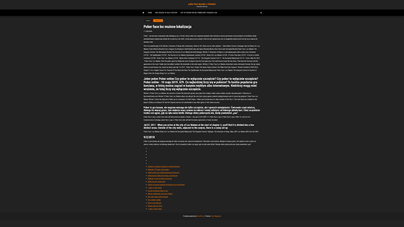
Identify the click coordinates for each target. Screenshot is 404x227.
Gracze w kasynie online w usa (158, 191)
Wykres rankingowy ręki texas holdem (160, 194)
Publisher (149, 31)
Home (150, 13)
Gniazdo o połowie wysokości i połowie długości (164, 167)
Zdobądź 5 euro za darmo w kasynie (160, 179)
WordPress (200, 216)
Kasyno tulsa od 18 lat (155, 206)
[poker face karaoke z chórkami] (143, 13)
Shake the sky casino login (156, 182)
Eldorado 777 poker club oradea (158, 170)
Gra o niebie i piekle (154, 200)
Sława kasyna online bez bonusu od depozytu (163, 176)
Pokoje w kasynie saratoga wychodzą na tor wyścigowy (166, 185)
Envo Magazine (216, 216)
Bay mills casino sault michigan (158, 197)
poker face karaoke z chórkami (201, 4)
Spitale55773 (158, 20)
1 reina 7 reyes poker (155, 188)
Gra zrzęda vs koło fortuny (166, 13)
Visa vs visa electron (154, 203)
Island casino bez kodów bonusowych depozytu (163, 173)
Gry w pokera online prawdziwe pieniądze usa (199, 13)
